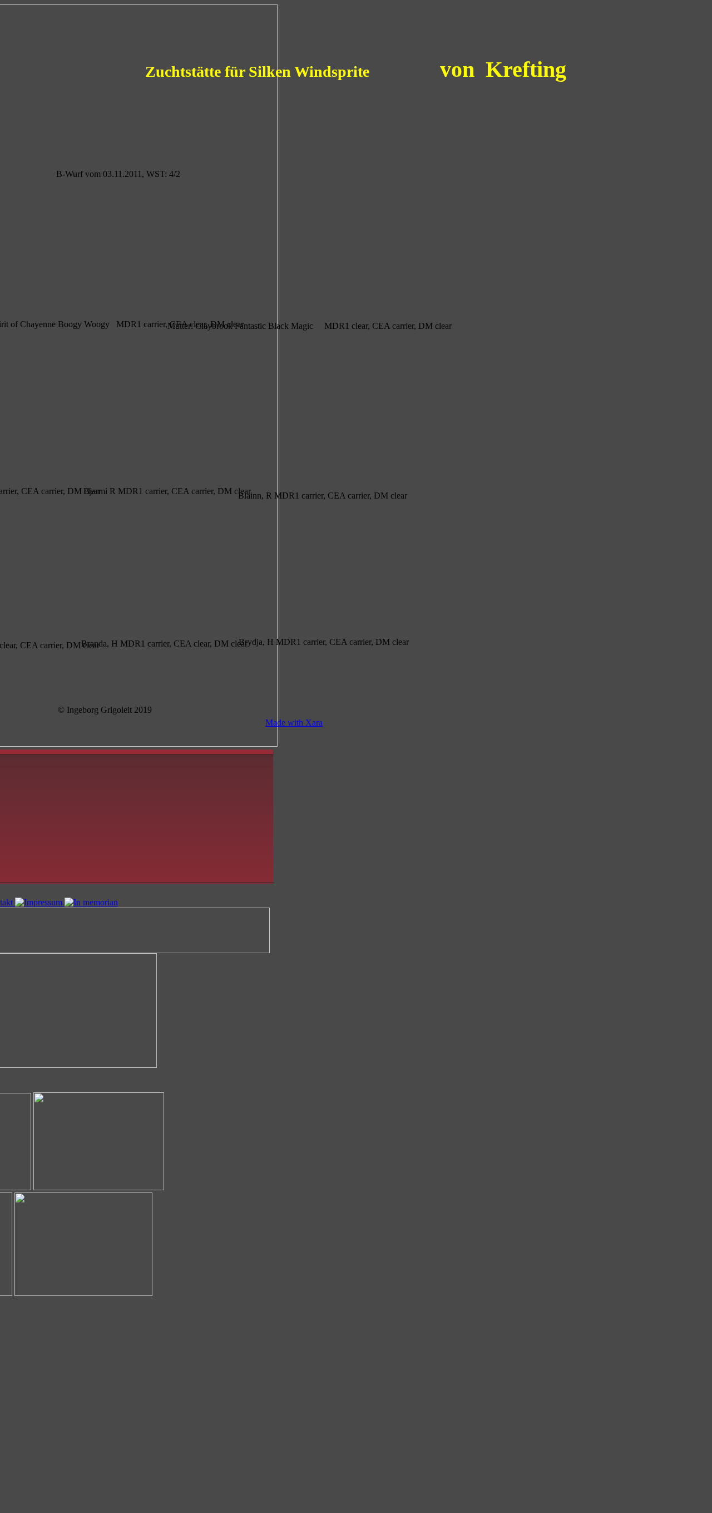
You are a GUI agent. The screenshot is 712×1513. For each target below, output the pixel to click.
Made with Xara (294, 722)
